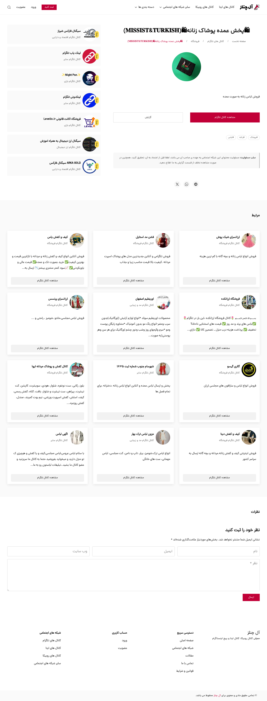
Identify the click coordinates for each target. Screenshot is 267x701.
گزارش (148, 117)
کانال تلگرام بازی (72, 81)
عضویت (20, 7)
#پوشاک (254, 137)
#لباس (231, 137)
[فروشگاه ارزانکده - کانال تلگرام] (249, 302)
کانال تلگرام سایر (72, 59)
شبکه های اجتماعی (182, 648)
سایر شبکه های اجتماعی (47, 663)
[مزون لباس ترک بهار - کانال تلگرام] (163, 437)
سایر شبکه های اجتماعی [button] (176, 7)
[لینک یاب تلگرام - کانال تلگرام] (89, 56)
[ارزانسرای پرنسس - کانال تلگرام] (77, 302)
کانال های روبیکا (204, 7)
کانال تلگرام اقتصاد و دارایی (66, 37)
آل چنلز (253, 633)
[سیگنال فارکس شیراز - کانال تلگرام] (89, 34)
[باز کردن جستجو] (9, 7)
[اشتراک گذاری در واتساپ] (186, 184)
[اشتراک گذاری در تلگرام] (196, 184)
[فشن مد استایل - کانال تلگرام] (163, 240)
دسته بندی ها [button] (146, 7)
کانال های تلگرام (52, 640)
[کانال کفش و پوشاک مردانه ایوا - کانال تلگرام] (77, 370)
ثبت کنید (49, 7)
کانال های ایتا (226, 7)
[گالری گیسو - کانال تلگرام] (249, 370)
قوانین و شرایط (184, 671)
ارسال (251, 597)
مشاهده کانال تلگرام (225, 117)
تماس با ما (187, 663)
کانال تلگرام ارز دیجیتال (69, 147)
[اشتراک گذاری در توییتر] (177, 184)
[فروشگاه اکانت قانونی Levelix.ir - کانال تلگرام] (89, 122)
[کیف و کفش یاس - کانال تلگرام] (77, 240)
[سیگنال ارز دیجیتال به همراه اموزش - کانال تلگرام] (89, 144)
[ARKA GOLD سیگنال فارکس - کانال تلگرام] (89, 166)
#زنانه (242, 137)
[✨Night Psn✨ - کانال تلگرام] (89, 78)
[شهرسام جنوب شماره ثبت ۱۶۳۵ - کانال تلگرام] (163, 370)
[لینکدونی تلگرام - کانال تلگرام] (89, 100)
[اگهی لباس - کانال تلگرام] (77, 437)
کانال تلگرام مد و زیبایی (142, 305)
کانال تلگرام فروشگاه (229, 243)
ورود (33, 7)
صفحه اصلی (186, 640)
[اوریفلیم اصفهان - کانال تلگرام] (163, 302)
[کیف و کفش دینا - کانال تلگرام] (249, 437)
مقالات (189, 656)
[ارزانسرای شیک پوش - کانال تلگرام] (249, 240)
